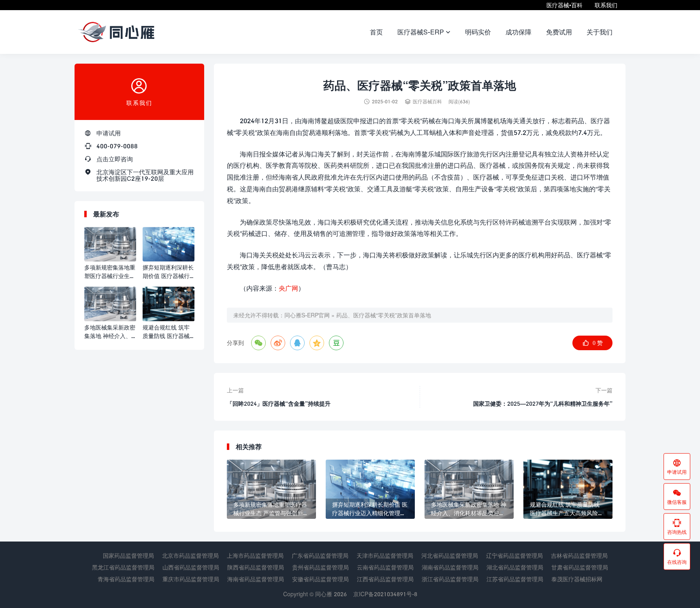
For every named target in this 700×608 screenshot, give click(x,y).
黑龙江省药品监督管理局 (123, 567)
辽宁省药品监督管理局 (514, 555)
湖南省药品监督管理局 (450, 567)
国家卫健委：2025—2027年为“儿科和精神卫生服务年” (542, 403)
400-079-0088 (117, 146)
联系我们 (606, 5)
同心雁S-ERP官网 (307, 315)
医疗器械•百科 (564, 5)
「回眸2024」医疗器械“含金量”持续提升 (279, 403)
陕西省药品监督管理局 (255, 567)
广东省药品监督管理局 (320, 555)
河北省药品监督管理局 (449, 555)
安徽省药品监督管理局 (320, 579)
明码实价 (478, 32)
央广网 (288, 288)
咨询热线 (677, 526)
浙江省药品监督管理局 (450, 579)
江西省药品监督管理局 (385, 579)
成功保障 (518, 32)
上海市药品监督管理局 (255, 555)
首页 (376, 32)
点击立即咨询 (114, 159)
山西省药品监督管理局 (190, 567)
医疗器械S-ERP (423, 32)
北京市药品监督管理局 (190, 555)
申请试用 (108, 133)
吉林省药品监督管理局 (579, 555)
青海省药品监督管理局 (126, 579)
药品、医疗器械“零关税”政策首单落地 (383, 315)
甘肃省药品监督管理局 (579, 567)
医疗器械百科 (427, 101)
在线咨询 (677, 556)
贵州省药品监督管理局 (320, 567)
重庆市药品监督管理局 (190, 579)
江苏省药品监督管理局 (515, 579)
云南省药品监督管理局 (385, 567)
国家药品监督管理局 (128, 555)
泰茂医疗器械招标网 (576, 579)
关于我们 (599, 32)
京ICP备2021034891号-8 (385, 594)
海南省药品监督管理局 (255, 579)
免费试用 (559, 32)
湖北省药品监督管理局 (515, 567)
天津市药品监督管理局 (384, 555)
